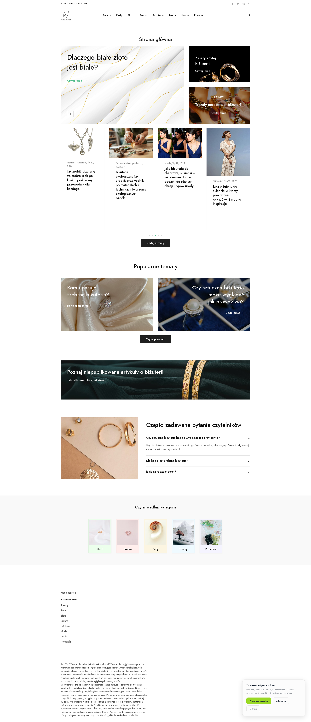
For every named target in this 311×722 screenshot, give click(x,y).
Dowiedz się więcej (238, 445)
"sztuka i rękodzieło (76, 162)
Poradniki (199, 15)
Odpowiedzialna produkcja (129, 163)
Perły (119, 15)
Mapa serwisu (68, 593)
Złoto (131, 15)
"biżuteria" (218, 181)
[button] (70, 114)
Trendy (107, 15)
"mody (167, 163)
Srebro (144, 15)
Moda (172, 15)
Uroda (185, 15)
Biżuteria (158, 15)
